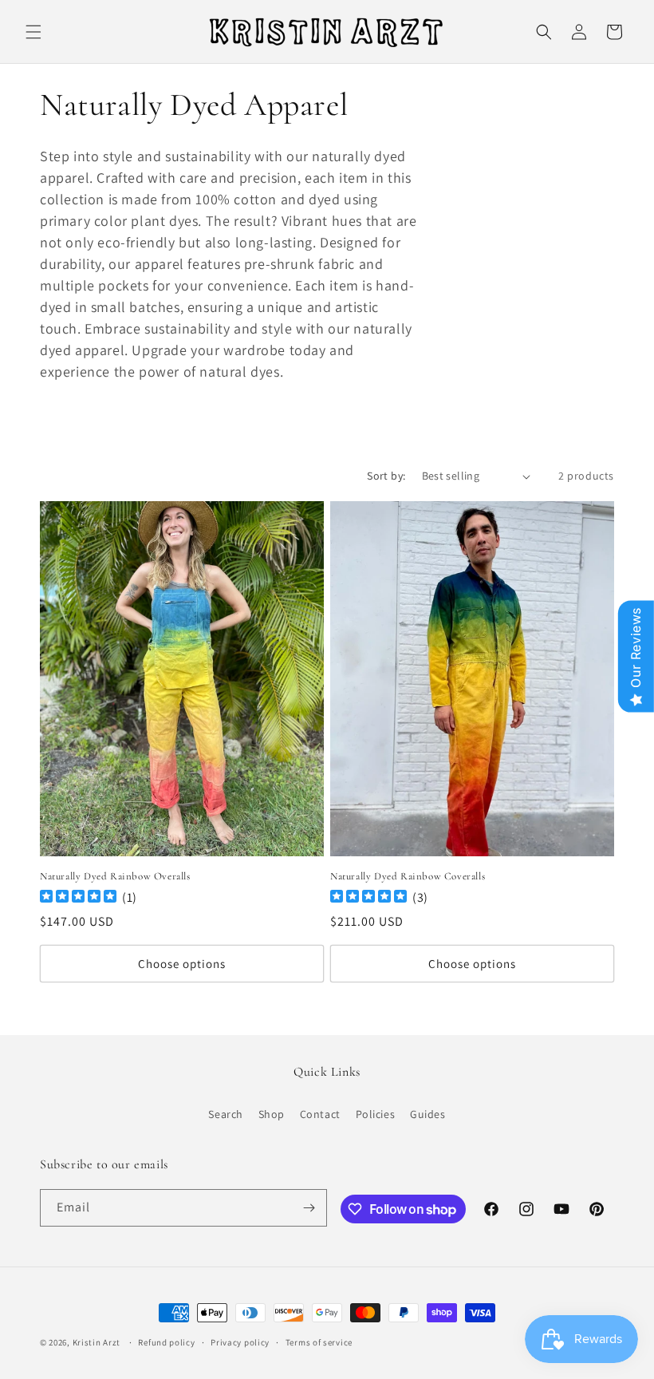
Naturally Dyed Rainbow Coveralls (407, 876)
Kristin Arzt (96, 1342)
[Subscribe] (308, 1208)
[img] (78, 898)
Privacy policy (240, 1342)
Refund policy (166, 1342)
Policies (376, 1114)
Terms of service (319, 1342)
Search (225, 1114)
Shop (271, 1114)
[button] (33, 31)
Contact (320, 1114)
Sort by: (386, 475)
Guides (428, 1114)
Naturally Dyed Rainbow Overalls (115, 876)
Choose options (182, 963)
